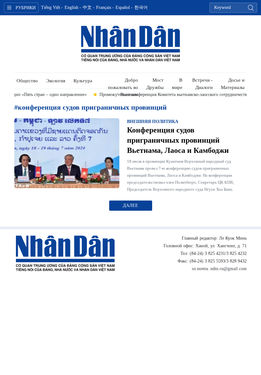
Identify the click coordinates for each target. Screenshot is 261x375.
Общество (27, 80)
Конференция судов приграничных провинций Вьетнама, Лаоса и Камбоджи (178, 140)
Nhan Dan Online (130, 44)
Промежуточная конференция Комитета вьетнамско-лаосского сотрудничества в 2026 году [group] (151, 94)
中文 (87, 7)
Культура (83, 80)
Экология (55, 80)
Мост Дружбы (155, 83)
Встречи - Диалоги (202, 83)
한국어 (141, 7)
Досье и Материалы (232, 83)
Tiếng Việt (50, 7)
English (71, 7)
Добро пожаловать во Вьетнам (123, 83)
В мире (177, 83)
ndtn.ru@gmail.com (228, 268)
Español (123, 7)
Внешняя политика (152, 121)
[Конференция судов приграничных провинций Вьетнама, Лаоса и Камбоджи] (66, 153)
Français (103, 7)
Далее (130, 205)
